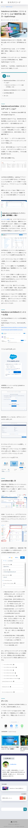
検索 (25, 809)
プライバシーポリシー (13, 824)
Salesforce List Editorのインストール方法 (14, 90)
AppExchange (12, 731)
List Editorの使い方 (9, 93)
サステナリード (14, 2)
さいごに (6, 95)
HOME (14, 822)
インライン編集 (5, 219)
